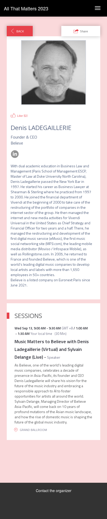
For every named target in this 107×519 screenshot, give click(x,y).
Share (84, 31)
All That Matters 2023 (26, 8)
